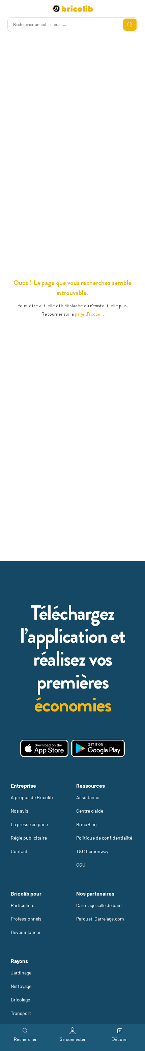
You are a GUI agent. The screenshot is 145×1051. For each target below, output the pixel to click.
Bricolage (20, 999)
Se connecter (73, 1039)
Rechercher (25, 1039)
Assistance (87, 797)
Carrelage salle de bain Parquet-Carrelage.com (100, 912)
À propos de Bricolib (32, 797)
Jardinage (21, 972)
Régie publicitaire (29, 838)
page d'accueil (89, 314)
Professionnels (26, 919)
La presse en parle (29, 824)
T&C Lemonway (92, 851)
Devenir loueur (26, 932)
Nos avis (19, 811)
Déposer (120, 1039)
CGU (80, 865)
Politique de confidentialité (104, 838)
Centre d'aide (89, 811)
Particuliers (22, 905)
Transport (21, 1013)
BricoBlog (86, 824)
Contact (19, 851)
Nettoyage (21, 986)
